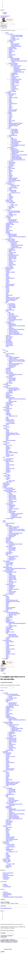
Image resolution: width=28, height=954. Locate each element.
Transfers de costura (14, 185)
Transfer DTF (10, 184)
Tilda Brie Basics (15, 142)
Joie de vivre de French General (18, 159)
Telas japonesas (12, 162)
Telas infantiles (13, 129)
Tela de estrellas (14, 130)
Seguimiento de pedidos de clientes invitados (12, 896)
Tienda (5, 32)
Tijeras (10, 173)
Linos (10, 136)
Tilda (11, 137)
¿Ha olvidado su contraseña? (7, 935)
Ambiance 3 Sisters (15, 156)
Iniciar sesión (3, 936)
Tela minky (11, 164)
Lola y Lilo (13, 186)
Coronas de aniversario (16, 65)
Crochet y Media (10, 202)
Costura (10, 96)
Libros (10, 171)
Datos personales (7, 893)
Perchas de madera (15, 59)
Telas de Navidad (13, 143)
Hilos (11, 42)
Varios (10, 104)
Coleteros (13, 86)
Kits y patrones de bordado (14, 180)
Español (5, 12)
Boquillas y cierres (15, 38)
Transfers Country (12, 190)
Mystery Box (9, 182)
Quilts (10, 126)
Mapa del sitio (6, 877)
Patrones (9, 112)
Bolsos (12, 84)
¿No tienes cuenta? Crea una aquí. (8, 939)
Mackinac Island (14, 149)
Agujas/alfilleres (12, 47)
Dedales (10, 55)
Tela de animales (15, 132)
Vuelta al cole (15, 66)
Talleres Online (9, 200)
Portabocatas (17, 68)
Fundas (10, 106)
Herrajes (13, 37)
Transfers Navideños (13, 187)
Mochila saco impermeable (20, 69)
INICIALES (12, 191)
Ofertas (4, 884)
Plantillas (11, 49)
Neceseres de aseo (15, 80)
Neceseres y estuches (13, 97)
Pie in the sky (14, 140)
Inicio (4, 520)
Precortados (11, 147)
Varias (12, 134)
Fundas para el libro (13, 109)
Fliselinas (11, 175)
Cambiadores (14, 73)
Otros (10, 118)
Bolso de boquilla (12, 110)
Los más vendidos (7, 886)
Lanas (11, 203)
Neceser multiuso (15, 76)
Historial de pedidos (7, 894)
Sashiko (10, 176)
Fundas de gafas (14, 85)
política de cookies (8, 949)
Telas (8, 128)
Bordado (9, 167)
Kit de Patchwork (10, 458)
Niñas (10, 193)
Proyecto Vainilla (12, 91)
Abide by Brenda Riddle (16, 158)
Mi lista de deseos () (5, 15)
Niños (10, 101)
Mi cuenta (5, 892)
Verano (10, 198)
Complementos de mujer (15, 79)
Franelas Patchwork (13, 135)
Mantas (13, 75)
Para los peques (13, 64)
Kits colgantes (12, 168)
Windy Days (14, 138)
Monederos (11, 95)
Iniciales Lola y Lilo (15, 192)
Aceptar (2, 951)
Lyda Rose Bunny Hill (16, 157)
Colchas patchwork (13, 103)
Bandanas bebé (14, 74)
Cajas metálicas (12, 54)
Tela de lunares (14, 131)
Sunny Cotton (14, 204)
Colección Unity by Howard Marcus (19, 154)
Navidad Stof (14, 146)
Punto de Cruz (12, 181)
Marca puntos (12, 207)
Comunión (11, 197)
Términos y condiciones (8, 875)
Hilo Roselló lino (15, 45)
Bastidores (11, 57)
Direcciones (5, 895)
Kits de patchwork (11, 93)
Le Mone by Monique (12, 63)
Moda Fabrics (13, 148)
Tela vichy (11, 160)
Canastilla (13, 77)
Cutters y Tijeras (12, 40)
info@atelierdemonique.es (6, 908)
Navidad (10, 102)
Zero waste (13, 87)
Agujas (10, 174)
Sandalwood (14, 153)
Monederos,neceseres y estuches (16, 123)
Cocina (10, 98)
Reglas (10, 53)
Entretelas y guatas (13, 48)
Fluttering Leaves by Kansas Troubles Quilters (17, 152)
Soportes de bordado (13, 178)
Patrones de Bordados (13, 125)
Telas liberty (11, 165)
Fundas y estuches (15, 82)
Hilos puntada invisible (16, 46)
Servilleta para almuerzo (19, 71)
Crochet (7, 474)
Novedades (8, 92)
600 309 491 (3, 905)
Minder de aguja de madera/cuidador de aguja (16, 568)
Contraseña (3, 933)
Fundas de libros (14, 88)
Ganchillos (11, 206)
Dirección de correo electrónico (7, 930)
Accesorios (9, 34)
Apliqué (10, 52)
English (5, 13)
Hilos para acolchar (15, 43)
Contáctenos (6, 878)
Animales (11, 196)
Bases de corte (12, 51)
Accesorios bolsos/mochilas (16, 35)
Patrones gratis (12, 120)
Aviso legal (5, 876)
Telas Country (12, 163)
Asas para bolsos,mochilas (17, 36)
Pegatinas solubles (13, 179)
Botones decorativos (14, 58)
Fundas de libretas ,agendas (14, 124)
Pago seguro (6, 874)
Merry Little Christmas (16, 141)
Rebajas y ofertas (9, 201)
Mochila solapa (17, 70)
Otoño (10, 108)
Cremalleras (11, 41)
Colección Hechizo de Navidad (18, 145)
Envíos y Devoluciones (8, 872)
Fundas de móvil (15, 81)
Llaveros (13, 90)
